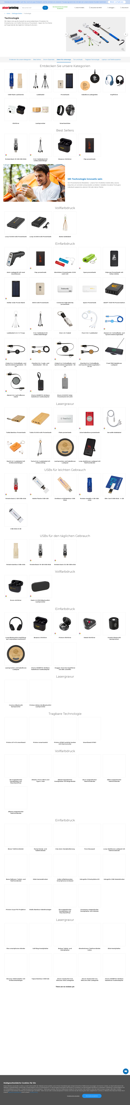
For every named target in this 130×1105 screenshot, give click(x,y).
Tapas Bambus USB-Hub (40, 979)
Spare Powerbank (89, 302)
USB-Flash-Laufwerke (16, 94)
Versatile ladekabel (114, 432)
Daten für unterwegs (64, 59)
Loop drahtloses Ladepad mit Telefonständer (89, 462)
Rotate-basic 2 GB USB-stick (16, 498)
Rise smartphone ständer (16, 948)
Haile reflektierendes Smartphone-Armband (65, 880)
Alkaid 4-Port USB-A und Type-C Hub (40, 780)
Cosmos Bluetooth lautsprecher (16, 706)
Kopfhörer (114, 94)
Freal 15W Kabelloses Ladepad (114, 364)
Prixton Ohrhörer (65, 637)
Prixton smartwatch (40, 742)
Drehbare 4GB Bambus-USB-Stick (65, 499)
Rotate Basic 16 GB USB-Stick (15, 159)
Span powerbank (89, 272)
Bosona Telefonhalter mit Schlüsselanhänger (16, 979)
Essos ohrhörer (15, 600)
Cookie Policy (34, 1092)
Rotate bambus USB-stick (15, 564)
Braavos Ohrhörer (64, 159)
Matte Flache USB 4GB (40, 498)
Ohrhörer (15, 123)
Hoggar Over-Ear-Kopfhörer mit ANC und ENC (65, 668)
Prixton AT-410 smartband (15, 742)
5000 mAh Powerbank (40, 302)
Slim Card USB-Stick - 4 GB (114, 498)
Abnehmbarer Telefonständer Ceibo (90, 949)
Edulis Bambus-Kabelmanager (40, 909)
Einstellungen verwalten (73, 1096)
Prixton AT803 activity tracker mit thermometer (65, 743)
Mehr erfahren (116, 2)
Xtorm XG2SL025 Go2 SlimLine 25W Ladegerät (89, 979)
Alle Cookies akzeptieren (92, 1096)
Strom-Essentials (48, 59)
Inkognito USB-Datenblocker (114, 879)
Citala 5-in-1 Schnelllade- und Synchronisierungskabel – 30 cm (15, 364)
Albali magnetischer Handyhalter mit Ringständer (65, 780)
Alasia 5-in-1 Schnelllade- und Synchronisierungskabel (114, 333)
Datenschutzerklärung (14, 1092)
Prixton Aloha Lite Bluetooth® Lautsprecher (40, 706)
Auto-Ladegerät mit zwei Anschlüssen (16, 273)
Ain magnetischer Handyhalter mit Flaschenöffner (15, 781)
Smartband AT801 (89, 742)
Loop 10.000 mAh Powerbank (16, 236)
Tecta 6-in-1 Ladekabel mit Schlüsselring (40, 462)
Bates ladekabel (65, 236)
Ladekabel (40, 94)
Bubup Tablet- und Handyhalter (65, 949)
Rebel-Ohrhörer (89, 637)
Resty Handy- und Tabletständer (40, 849)
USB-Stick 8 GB (15, 529)
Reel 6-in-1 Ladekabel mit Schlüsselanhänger (16, 462)
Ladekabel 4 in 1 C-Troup (16, 333)
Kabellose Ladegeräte (90, 94)
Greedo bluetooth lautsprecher (114, 638)
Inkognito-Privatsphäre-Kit (89, 879)
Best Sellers (37, 59)
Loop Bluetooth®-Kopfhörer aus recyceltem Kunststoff (15, 638)
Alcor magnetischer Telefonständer (89, 780)
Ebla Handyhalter (114, 948)
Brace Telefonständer (16, 849)
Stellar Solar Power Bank (16, 302)
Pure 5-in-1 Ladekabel (89, 333)
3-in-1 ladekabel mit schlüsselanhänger (40, 159)
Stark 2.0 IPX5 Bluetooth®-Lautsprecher (40, 601)
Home (8, 13)
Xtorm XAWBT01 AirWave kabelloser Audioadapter (40, 396)
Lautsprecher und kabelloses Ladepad (65, 462)
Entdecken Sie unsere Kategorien (20, 59)
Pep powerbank (89, 159)
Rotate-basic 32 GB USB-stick (65, 564)
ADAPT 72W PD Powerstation (114, 302)
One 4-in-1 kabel (65, 333)
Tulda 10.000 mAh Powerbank (40, 432)
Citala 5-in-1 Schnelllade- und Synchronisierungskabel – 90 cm (65, 364)
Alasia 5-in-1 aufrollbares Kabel (16, 396)
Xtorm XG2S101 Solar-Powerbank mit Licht (65, 396)
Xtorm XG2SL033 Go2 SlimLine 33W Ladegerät (65, 979)
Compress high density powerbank (65, 303)
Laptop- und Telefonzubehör (111, 59)
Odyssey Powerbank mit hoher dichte (114, 273)
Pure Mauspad (89, 849)
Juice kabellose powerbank (90, 432)
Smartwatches (65, 123)
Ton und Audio (78, 59)
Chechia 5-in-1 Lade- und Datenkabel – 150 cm (40, 364)
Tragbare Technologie (92, 59)
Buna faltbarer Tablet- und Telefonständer (16, 880)
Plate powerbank (65, 432)
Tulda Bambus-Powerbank (16, 432)
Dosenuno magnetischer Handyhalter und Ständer (89, 910)
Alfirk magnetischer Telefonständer (114, 780)
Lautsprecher (40, 123)
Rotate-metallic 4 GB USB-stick (89, 499)
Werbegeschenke (17, 13)
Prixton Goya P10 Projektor (16, 909)
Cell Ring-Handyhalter (40, 948)
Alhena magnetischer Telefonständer (16, 812)
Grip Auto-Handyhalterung (65, 849)
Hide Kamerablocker (40, 879)
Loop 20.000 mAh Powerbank (40, 236)
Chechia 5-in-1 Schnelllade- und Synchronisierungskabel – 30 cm (89, 364)
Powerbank (65, 94)
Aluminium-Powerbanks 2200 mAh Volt (65, 273)
